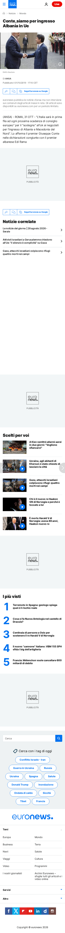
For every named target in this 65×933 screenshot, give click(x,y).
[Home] (4, 13)
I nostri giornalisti (12, 873)
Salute (51, 776)
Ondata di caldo (23, 792)
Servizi (7, 889)
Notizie (12, 13)
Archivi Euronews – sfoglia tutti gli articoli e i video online (48, 876)
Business (8, 844)
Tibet (23, 801)
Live (57, 4)
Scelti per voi (16, 435)
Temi (5, 829)
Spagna (33, 776)
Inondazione (45, 784)
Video (6, 866)
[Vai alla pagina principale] (12, 4)
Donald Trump (20, 784)
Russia (48, 767)
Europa (7, 837)
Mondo (22, 13)
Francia (40, 801)
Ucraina (14, 776)
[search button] (58, 738)
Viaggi (6, 858)
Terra (38, 844)
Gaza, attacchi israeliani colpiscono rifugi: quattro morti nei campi (26, 252)
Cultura (39, 858)
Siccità (47, 792)
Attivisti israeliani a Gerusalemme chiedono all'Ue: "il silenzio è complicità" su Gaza (27, 241)
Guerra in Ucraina (23, 767)
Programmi (41, 866)
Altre (5, 898)
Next (5, 851)
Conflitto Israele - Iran (33, 759)
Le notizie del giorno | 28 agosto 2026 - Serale (25, 230)
